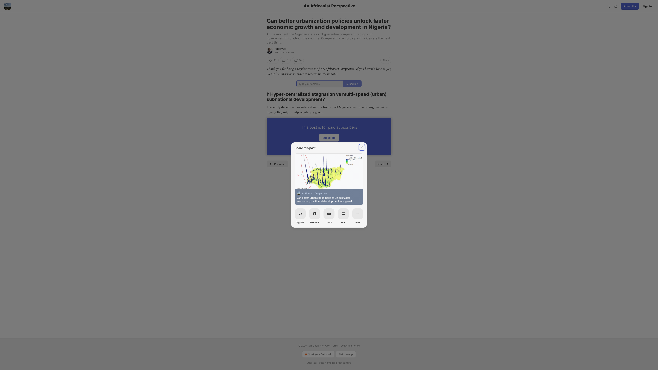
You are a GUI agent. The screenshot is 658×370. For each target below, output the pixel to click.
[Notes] (343, 213)
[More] (357, 213)
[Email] (329, 213)
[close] (362, 147)
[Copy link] (300, 213)
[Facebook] (314, 213)
